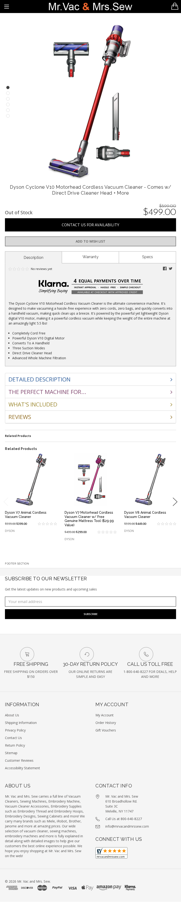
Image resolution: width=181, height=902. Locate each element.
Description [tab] (33, 257)
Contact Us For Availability (90, 224)
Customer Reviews (19, 760)
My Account (104, 715)
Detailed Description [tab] (39, 379)
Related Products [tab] (18, 436)
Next (175, 502)
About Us (12, 715)
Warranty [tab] (90, 257)
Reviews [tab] (19, 417)
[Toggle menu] (6, 6)
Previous (6, 502)
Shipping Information (21, 722)
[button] (165, 268)
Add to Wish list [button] (90, 241)
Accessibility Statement (22, 768)
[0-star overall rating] (44, 524)
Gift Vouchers (105, 730)
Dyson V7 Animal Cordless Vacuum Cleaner (25, 515)
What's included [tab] (32, 404)
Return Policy (15, 745)
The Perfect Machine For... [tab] (47, 392)
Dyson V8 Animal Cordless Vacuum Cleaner (145, 515)
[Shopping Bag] (175, 6)
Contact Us (13, 737)
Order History (105, 722)
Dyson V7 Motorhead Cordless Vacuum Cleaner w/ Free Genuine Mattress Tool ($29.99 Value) (89, 519)
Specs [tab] (147, 257)
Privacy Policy (15, 730)
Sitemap (11, 753)
